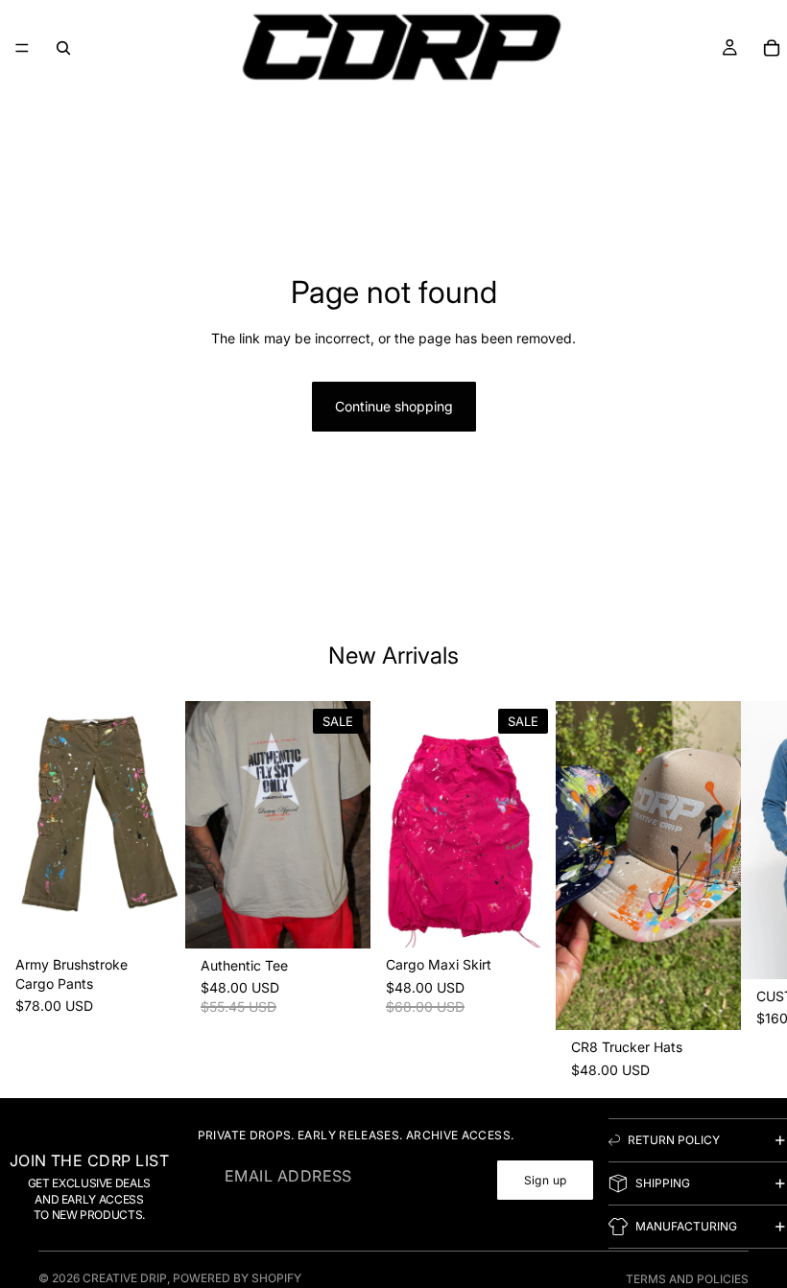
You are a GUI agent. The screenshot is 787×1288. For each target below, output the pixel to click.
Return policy (674, 1140)
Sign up (545, 1180)
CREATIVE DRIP (125, 1278)
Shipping (662, 1183)
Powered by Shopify (237, 1278)
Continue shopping (394, 406)
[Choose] (155, 918)
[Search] (63, 48)
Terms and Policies (687, 1279)
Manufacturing (686, 1226)
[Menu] (22, 48)
